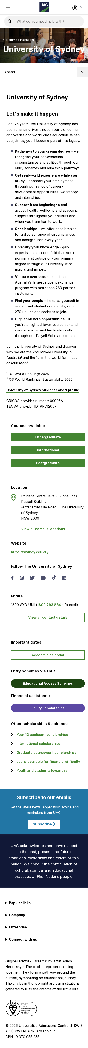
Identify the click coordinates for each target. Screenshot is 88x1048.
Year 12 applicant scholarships (42, 734)
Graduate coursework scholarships (46, 752)
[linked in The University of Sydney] (64, 578)
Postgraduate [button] (48, 463)
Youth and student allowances (41, 770)
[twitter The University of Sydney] (32, 578)
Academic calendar (48, 655)
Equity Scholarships (48, 708)
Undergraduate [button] (48, 437)
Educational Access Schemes (48, 683)
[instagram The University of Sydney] (22, 578)
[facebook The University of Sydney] (12, 578)
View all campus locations (43, 529)
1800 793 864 (49, 605)
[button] (76, 7)
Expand (9, 72)
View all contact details (47, 617)
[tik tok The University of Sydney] (54, 577)
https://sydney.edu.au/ (29, 552)
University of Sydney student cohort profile (42, 390)
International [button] (48, 450)
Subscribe (43, 824)
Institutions (27, 40)
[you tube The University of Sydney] (43, 578)
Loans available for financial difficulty (48, 761)
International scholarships (38, 743)
